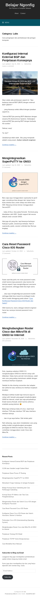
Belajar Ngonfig (20, 5)
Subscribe (7, 577)
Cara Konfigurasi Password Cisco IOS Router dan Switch (17, 300)
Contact (22, 13)
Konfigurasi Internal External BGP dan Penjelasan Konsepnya (17, 57)
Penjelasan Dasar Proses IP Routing (14, 473)
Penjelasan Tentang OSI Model (12, 534)
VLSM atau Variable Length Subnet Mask (15, 468)
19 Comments (6, 341)
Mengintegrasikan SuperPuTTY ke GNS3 (15, 478)
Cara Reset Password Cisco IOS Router (15, 508)
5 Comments (6, 167)
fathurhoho (27, 64)
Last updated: (11, 64)
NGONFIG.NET (30, 594)
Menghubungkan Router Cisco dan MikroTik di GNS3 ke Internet (17, 332)
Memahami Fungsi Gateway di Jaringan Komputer (18, 483)
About (16, 13)
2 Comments (6, 253)
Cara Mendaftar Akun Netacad (12, 544)
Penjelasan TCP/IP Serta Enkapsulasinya (15, 539)
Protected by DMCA (11, 594)
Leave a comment (8, 66)
